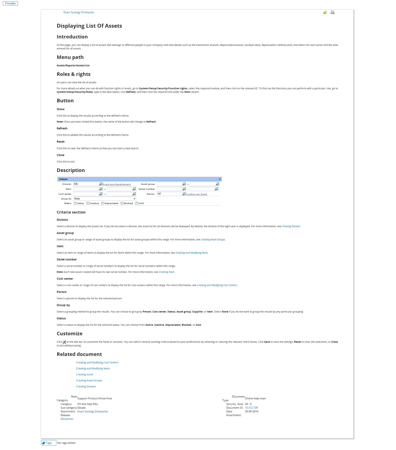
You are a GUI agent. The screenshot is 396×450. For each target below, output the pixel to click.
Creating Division (291, 226)
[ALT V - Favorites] (325, 12)
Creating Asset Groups (213, 239)
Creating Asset (166, 272)
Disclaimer (67, 419)
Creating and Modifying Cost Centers (217, 285)
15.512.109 (251, 407)
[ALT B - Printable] (332, 12)
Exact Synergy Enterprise (79, 12)
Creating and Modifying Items (192, 252)
